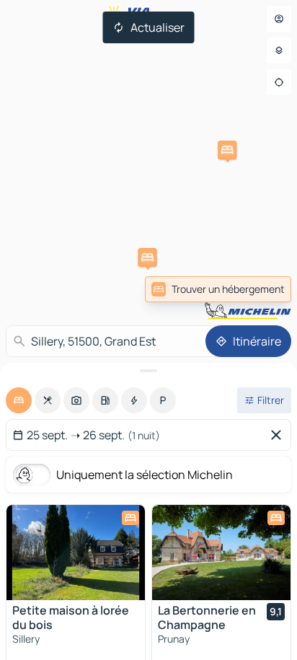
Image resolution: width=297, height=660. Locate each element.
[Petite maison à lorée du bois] (75, 552)
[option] (19, 400)
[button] (147, 257)
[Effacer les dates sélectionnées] (279, 435)
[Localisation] (279, 82)
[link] (218, 289)
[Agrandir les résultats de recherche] (148, 371)
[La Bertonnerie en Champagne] (221, 552)
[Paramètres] (279, 50)
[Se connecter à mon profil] (279, 19)
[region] (75, 552)
